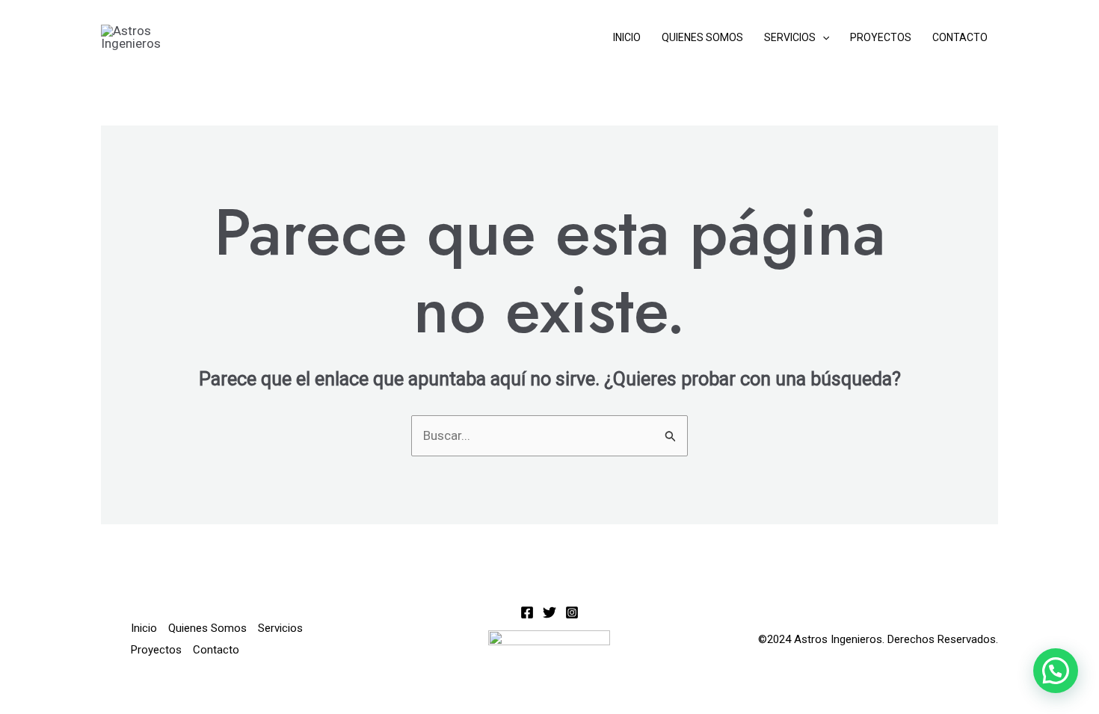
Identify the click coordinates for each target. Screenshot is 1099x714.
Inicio (627, 37)
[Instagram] (572, 612)
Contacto (960, 37)
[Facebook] (527, 612)
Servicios (790, 37)
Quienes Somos (702, 37)
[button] (822, 37)
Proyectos (880, 37)
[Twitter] (549, 612)
